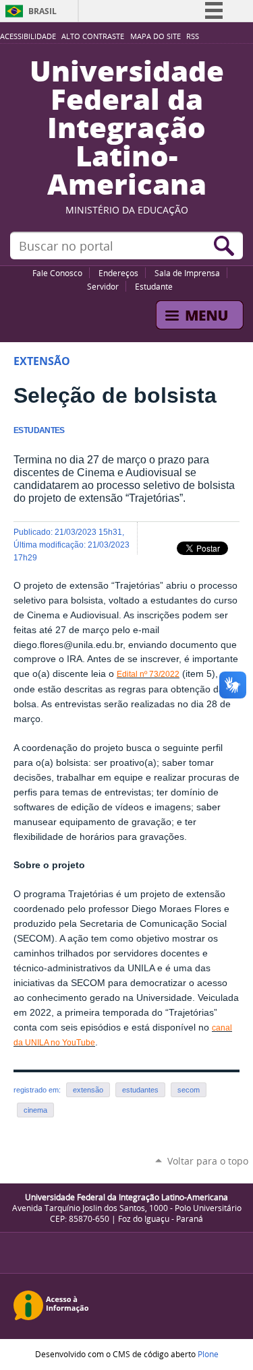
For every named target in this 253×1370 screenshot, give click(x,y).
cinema (35, 1110)
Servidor (103, 286)
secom (188, 1090)
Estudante (154, 286)
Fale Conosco (57, 272)
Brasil (42, 11)
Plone (208, 1353)
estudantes (140, 1090)
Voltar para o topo (207, 1160)
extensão (88, 1090)
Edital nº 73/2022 (148, 674)
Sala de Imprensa (187, 272)
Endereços (118, 272)
